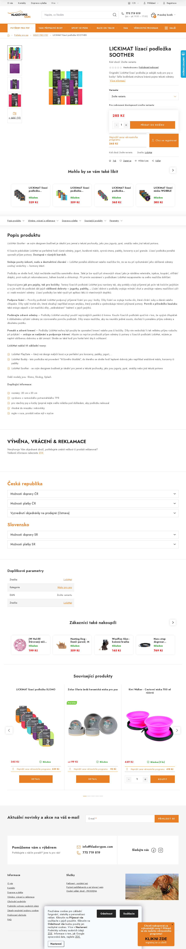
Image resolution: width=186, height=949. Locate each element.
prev (9, 730)
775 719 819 (133, 13)
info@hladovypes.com (98, 847)
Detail (36, 779)
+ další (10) (15, 118)
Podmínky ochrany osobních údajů (23, 906)
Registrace (171, 3)
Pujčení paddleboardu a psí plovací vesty (84, 887)
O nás (10, 3)
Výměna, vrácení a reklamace (41, 220)
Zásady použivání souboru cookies (23, 910)
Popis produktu (14, 220)
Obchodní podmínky (16, 901)
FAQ (9, 919)
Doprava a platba (39, 3)
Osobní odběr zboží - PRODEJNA (81, 891)
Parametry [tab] (114, 220)
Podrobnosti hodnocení (149, 67)
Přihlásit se (166, 818)
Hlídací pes (143, 160)
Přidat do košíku (152, 124)
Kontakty (22, 3)
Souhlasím (129, 913)
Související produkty (94, 220)
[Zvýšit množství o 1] (126, 125)
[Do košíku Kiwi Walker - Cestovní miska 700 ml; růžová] (162, 779)
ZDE (50, 933)
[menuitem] (21, 28)
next (176, 730)
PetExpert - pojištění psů (77, 883)
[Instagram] (160, 850)
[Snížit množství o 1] (116, 125)
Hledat (115, 15)
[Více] (170, 28)
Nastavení (56, 944)
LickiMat (148, 152)
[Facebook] (153, 850)
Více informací (117, 80)
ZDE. (78, 937)
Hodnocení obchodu (16, 915)
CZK (133, 3)
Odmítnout (106, 913)
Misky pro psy (65, 587)
